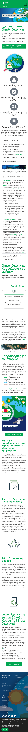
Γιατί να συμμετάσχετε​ (10, 161)
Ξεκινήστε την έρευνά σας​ (11, 140)
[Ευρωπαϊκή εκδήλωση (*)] (14, 121)
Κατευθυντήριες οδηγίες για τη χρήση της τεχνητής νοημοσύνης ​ (13, 255)
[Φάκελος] (15, 716)
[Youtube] (9, 716)
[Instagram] (12, 716)
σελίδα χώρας (19, 154)
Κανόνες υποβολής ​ (9, 259)
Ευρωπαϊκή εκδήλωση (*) (14, 127)
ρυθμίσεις (16, 726)
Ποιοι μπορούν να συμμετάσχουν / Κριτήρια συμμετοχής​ (12, 177)
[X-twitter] (6, 716)
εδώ (23, 252)
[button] (25, 4)
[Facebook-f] (3, 716)
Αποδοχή (5, 729)
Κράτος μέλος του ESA (16, 234)
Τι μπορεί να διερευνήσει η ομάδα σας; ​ (14, 157)
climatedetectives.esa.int (14, 306)
